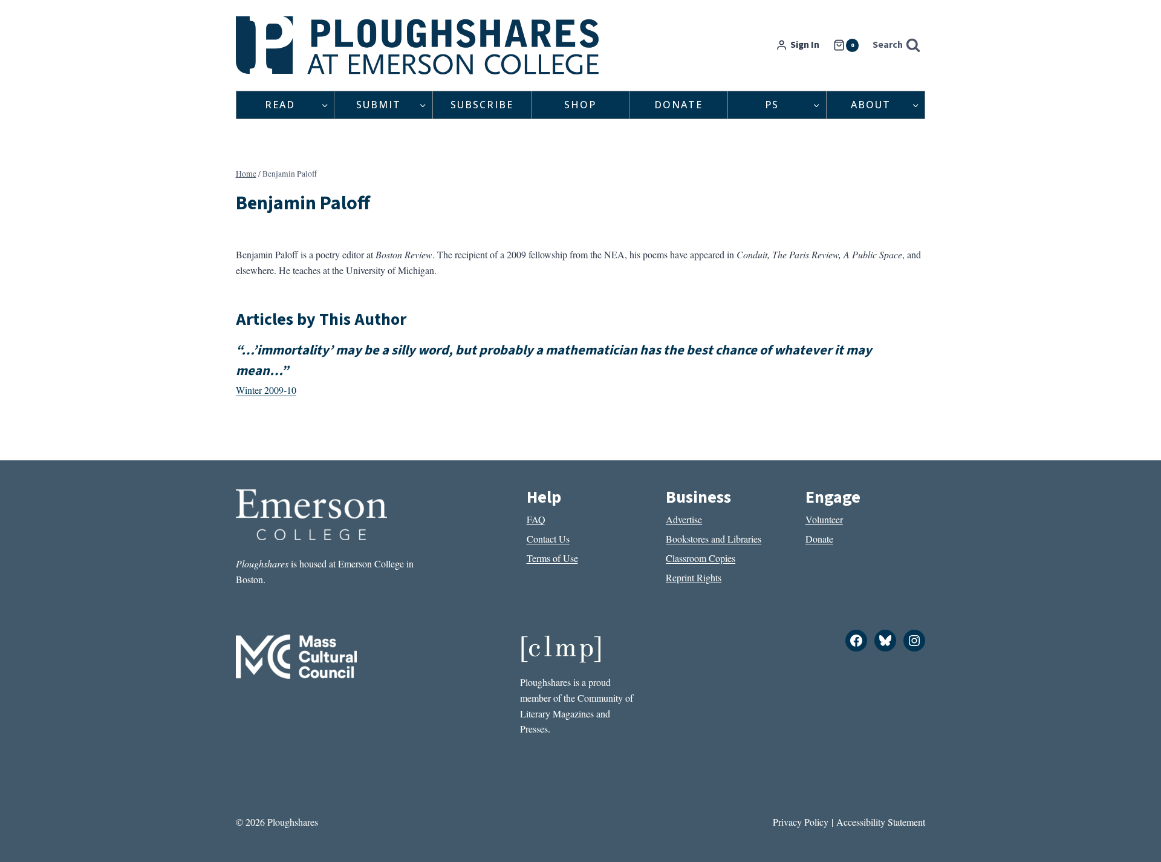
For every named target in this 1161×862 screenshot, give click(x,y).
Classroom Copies (700, 558)
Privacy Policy (800, 821)
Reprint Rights (693, 577)
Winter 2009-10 (266, 390)
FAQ (536, 519)
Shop (580, 104)
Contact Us (548, 538)
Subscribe (481, 104)
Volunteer (824, 519)
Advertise (684, 519)
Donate (678, 104)
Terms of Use (552, 558)
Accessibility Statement (880, 821)
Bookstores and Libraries (713, 538)
